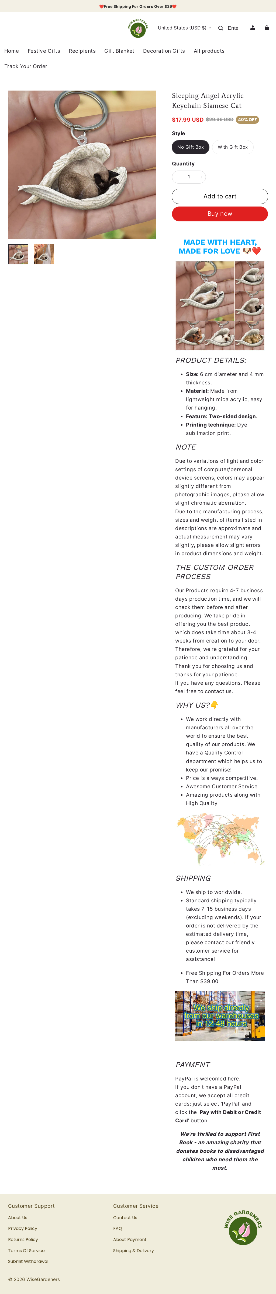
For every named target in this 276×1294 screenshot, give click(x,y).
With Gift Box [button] (233, 147)
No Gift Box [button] (190, 147)
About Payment (130, 1239)
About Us (17, 1218)
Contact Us (125, 1218)
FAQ (117, 1228)
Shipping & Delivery (133, 1251)
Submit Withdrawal (28, 1261)
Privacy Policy (22, 1228)
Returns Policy (23, 1239)
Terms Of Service (26, 1251)
